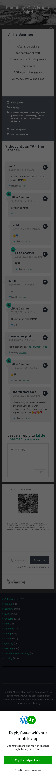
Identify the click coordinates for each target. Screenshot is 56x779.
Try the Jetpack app (28, 760)
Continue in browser (28, 770)
